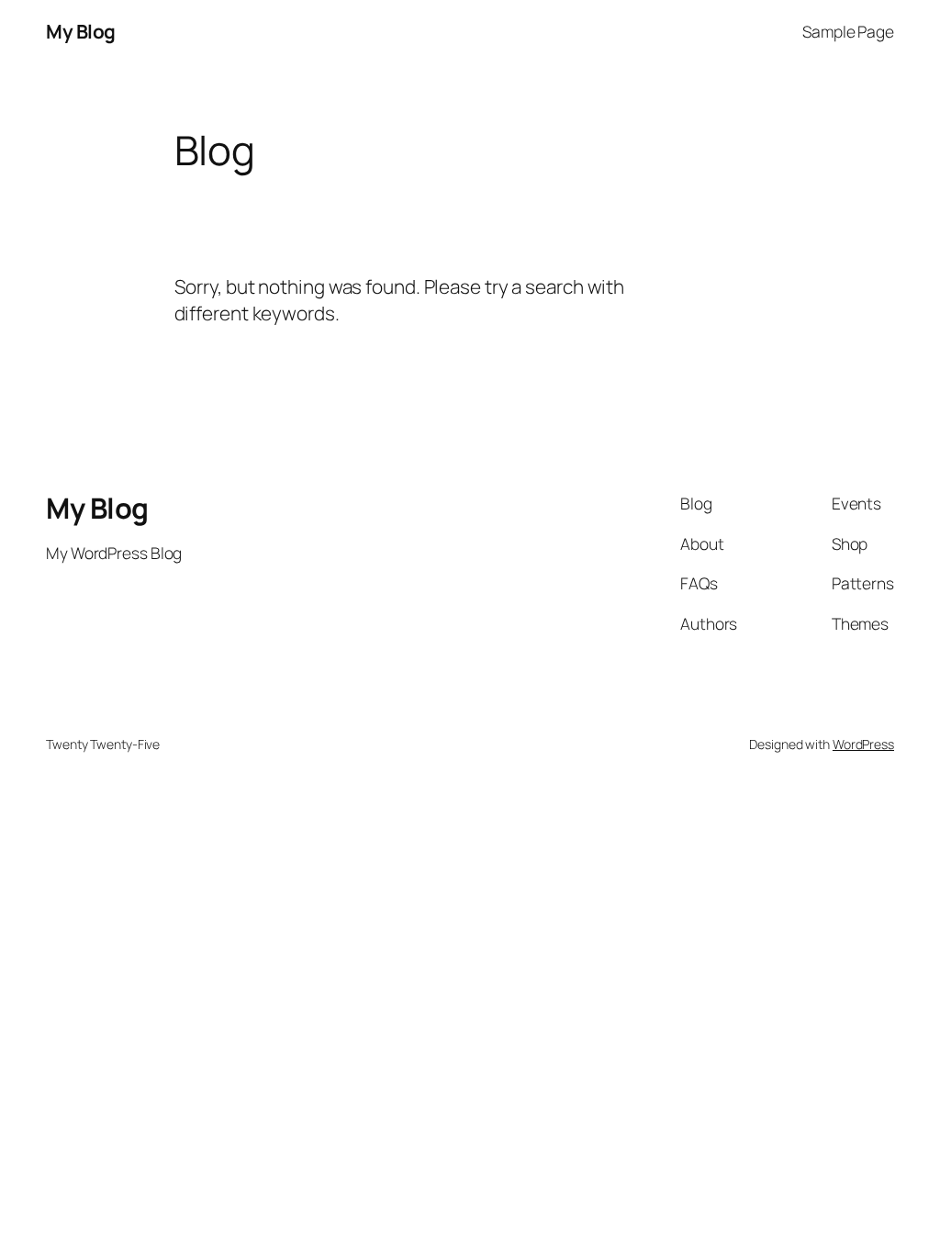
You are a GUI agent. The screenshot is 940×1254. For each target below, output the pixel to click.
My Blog (81, 31)
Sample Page (848, 31)
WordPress (863, 744)
